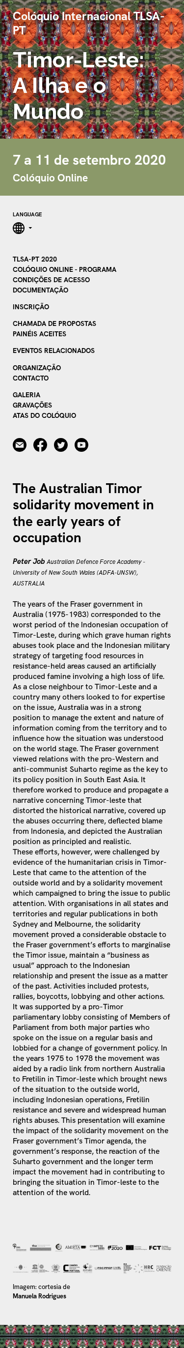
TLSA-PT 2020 (35, 259)
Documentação (40, 290)
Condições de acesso (51, 279)
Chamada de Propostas (54, 323)
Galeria (26, 394)
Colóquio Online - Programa (64, 269)
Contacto (31, 378)
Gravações (32, 405)
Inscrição (31, 306)
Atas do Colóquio (44, 415)
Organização (37, 367)
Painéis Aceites (39, 333)
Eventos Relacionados (54, 350)
